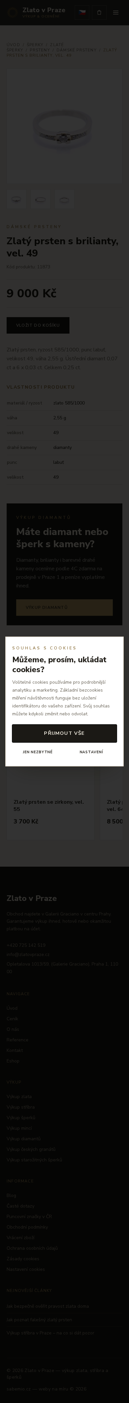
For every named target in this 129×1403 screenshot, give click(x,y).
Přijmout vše (64, 733)
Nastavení (91, 752)
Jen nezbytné (38, 752)
